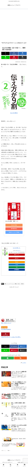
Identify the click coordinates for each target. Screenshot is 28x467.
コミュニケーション (10, 283)
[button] (22, 57)
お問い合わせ (21, 462)
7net (17, 267)
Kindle (17, 264)
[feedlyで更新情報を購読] (7, 358)
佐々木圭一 (18, 283)
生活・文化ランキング (6, 323)
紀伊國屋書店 (16, 269)
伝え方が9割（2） (16, 247)
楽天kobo (16, 258)
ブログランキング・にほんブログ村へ (11, 337)
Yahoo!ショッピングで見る (14, 232)
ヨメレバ (18, 250)
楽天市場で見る (14, 228)
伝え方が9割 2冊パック (11, 221)
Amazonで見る (14, 225)
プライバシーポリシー (7, 462)
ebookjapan (16, 272)
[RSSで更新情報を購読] (20, 358)
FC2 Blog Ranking (6, 329)
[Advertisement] (14, 26)
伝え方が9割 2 (14, 113)
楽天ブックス (16, 254)
